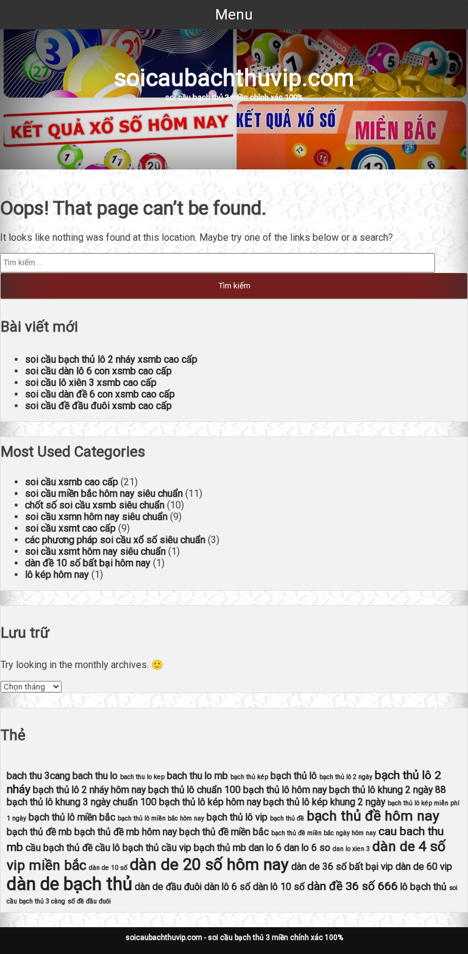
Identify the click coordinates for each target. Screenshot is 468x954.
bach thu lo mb (197, 775)
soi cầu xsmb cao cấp (71, 482)
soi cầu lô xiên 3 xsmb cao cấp (91, 382)
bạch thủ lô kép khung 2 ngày (324, 802)
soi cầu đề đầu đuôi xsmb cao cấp (98, 405)
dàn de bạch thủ (69, 884)
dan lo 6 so (307, 847)
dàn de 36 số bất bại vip (342, 866)
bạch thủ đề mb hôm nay (125, 832)
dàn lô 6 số (227, 886)
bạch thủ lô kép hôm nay (210, 802)
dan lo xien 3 (351, 849)
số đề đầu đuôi (89, 901)
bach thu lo (95, 775)
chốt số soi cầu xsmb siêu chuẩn (95, 505)
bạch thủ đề (287, 818)
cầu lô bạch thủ (127, 847)
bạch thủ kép (249, 777)
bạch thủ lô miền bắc (72, 817)
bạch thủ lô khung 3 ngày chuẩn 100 (82, 802)
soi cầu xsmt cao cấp (70, 528)
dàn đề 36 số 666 (352, 886)
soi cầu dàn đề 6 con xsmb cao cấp (100, 394)
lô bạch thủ (423, 886)
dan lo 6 (265, 847)
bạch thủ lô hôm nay (285, 790)
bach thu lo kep (142, 777)
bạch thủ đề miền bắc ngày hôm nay (323, 833)
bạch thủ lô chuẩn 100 (194, 790)
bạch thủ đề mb (39, 832)
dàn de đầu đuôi (168, 886)
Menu (234, 14)
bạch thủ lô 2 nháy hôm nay (89, 790)
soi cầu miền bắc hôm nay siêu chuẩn (104, 493)
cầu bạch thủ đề (59, 847)
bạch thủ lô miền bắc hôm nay (161, 818)
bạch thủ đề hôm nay (373, 816)
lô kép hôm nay (57, 574)
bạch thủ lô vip (237, 817)
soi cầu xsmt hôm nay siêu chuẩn (95, 551)
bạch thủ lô (294, 775)
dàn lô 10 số (279, 886)
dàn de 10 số (108, 868)
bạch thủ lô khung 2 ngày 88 (387, 790)
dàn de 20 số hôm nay (209, 864)
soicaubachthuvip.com (234, 77)
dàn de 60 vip (423, 866)
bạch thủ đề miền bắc (224, 832)
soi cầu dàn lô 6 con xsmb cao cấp (98, 371)
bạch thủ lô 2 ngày (345, 777)
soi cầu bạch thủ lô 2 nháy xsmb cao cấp (111, 359)
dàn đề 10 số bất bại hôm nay (88, 563)
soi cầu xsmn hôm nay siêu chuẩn (96, 516)
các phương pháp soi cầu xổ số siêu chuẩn (115, 540)
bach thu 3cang (38, 775)
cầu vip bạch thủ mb (203, 847)
